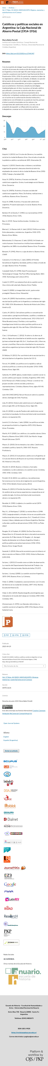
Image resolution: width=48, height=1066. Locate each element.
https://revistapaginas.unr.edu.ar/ (24, 1032)
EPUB (26, 635)
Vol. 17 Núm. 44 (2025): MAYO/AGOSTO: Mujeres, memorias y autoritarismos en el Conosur (23, 11)
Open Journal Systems (11, 723)
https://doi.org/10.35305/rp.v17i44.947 (20, 53)
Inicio (4, 8)
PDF (7, 635)
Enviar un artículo (11, 751)
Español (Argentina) (10, 740)
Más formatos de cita (11, 666)
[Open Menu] (2, 2)
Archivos (11, 8)
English (6, 737)
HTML (16, 635)
